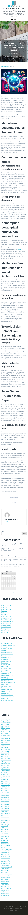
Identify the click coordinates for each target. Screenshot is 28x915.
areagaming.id (5, 801)
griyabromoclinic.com (7, 700)
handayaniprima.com (7, 652)
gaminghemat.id (5, 783)
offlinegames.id (5, 731)
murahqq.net (4, 614)
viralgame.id (4, 892)
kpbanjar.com (5, 680)
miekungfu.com (5, 664)
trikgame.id (4, 721)
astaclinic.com (5, 693)
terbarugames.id (5, 778)
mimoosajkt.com (5, 670)
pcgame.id (4, 772)
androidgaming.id (6, 722)
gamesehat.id (5, 886)
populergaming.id (6, 863)
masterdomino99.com (7, 621)
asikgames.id (4, 826)
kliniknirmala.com (6, 684)
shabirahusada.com (6, 689)
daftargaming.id (5, 860)
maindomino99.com (6, 618)
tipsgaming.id (5, 753)
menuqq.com (4, 632)
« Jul (13, 593)
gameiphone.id (5, 726)
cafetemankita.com (6, 666)
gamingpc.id (4, 756)
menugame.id (5, 847)
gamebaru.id (4, 879)
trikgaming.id (5, 754)
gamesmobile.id (5, 737)
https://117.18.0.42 (6, 612)
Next (14, 502)
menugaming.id (5, 799)
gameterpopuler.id (6, 888)
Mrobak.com (4, 663)
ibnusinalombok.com (7, 695)
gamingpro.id (5, 854)
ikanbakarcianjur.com (7, 675)
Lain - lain (12, 66)
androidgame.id (5, 719)
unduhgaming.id (5, 856)
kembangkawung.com (7, 672)
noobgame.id (5, 890)
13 (8, 581)
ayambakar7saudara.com (8, 645)
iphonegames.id (5, 728)
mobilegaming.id (5, 765)
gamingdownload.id (6, 849)
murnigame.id (5, 835)
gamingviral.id (5, 852)
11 (4, 581)
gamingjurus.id (5, 786)
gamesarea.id (5, 836)
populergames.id (5, 877)
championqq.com (6, 625)
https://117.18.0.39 (6, 609)
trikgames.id (4, 747)
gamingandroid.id (6, 758)
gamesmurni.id (5, 806)
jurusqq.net (4, 611)
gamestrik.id (4, 745)
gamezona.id (4, 833)
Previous (14, 497)
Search (3, 531)
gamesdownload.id (6, 874)
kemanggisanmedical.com (8, 682)
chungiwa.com (5, 673)
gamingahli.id (5, 792)
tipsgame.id (4, 779)
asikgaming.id (5, 803)
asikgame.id (4, 842)
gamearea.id (4, 838)
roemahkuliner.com (6, 648)
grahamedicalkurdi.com (7, 696)
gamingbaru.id (5, 851)
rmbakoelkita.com (6, 657)
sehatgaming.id (5, 861)
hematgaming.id (5, 813)
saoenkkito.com (5, 650)
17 (2, 583)
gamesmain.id (5, 810)
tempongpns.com (6, 647)
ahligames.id (4, 822)
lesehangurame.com (6, 643)
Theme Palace (14, 910)
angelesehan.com (6, 659)
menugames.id (5, 819)
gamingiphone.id (5, 749)
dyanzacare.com (5, 698)
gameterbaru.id (5, 744)
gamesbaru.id (5, 872)
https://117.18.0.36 (6, 605)
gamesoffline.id (5, 738)
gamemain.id (4, 827)
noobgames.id (5, 881)
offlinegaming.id (5, 769)
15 (12, 581)
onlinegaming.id (5, 770)
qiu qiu (3, 707)
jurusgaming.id (5, 797)
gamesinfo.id (4, 733)
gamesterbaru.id (5, 740)
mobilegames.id (5, 735)
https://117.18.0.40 (6, 627)
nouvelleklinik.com (6, 686)
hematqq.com (5, 628)
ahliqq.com (4, 607)
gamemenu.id (5, 831)
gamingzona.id (5, 795)
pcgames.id (4, 774)
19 (6, 583)
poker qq (20, 249)
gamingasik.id (5, 790)
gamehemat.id (5, 824)
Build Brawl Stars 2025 (14, 9)
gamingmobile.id (5, 751)
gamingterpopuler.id (6, 867)
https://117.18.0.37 (6, 623)
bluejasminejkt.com (6, 661)
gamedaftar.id (5, 884)
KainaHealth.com (6, 688)
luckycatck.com (5, 656)
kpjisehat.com (5, 677)
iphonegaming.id (5, 763)
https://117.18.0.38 (6, 620)
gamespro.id (4, 870)
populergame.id (5, 895)
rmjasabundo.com (6, 668)
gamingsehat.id (5, 858)
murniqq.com (5, 630)
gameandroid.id (5, 724)
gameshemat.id (5, 820)
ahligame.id (4, 840)
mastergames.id (5, 845)
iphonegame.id (5, 762)
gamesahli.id (4, 811)
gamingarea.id (5, 794)
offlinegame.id (5, 767)
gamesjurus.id (5, 808)
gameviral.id (4, 883)
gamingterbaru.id (6, 760)
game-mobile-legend (10, 491)
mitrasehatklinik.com (7, 679)
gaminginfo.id (5, 781)
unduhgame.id (5, 893)
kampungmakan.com (7, 654)
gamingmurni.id (5, 785)
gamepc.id (4, 729)
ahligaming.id (5, 817)
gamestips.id (4, 742)
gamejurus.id (4, 829)
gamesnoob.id (5, 868)
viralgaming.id (5, 865)
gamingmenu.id (5, 788)
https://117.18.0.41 (6, 616)
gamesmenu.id (5, 804)
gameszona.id (5, 815)
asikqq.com (4, 604)
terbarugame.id (5, 776)
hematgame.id (5, 843)
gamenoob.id (5, 876)
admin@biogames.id (11, 519)
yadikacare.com (5, 691)
